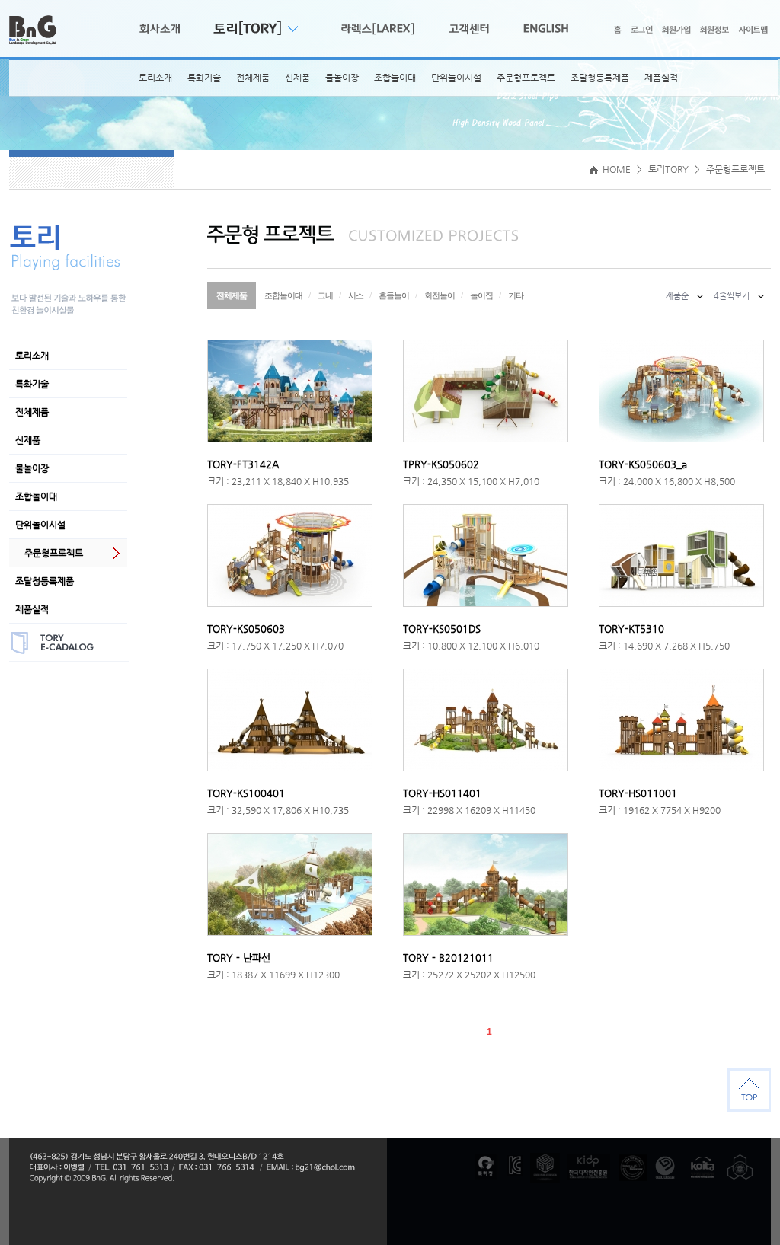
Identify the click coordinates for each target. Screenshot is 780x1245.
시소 (355, 295)
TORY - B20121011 (448, 957)
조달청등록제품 (600, 77)
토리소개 (155, 77)
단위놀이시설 (456, 77)
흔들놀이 (394, 295)
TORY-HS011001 (638, 793)
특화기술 (204, 77)
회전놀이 (439, 295)
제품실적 (661, 77)
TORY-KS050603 (246, 628)
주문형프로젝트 (526, 77)
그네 (325, 295)
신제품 (297, 77)
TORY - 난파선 (238, 957)
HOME (615, 169)
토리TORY (668, 169)
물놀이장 (342, 77)
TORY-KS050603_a (643, 464)
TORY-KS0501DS (442, 628)
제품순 (677, 296)
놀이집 (481, 295)
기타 (515, 295)
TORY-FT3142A (243, 464)
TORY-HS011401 (442, 793)
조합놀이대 (395, 77)
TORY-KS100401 (246, 793)
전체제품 (253, 77)
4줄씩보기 (732, 296)
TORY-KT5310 (631, 628)
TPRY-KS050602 (441, 464)
